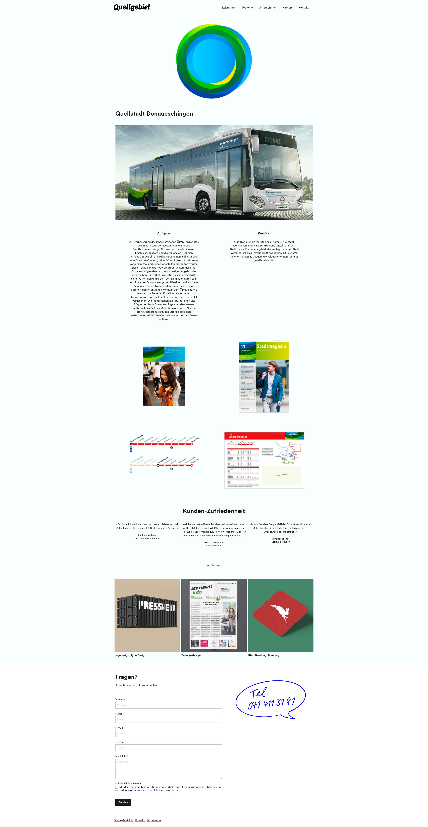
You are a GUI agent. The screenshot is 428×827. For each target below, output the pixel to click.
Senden (123, 802)
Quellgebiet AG (123, 820)
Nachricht (121, 756)
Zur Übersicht (214, 565)
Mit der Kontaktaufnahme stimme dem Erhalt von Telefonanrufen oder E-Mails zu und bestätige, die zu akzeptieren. (168, 788)
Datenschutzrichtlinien (146, 790)
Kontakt (140, 820)
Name (119, 713)
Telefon (119, 742)
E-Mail (120, 727)
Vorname (121, 699)
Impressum (154, 820)
